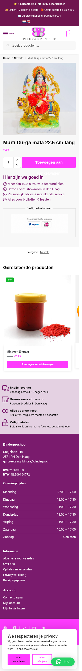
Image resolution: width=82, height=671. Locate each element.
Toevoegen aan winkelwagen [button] (38, 364)
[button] (69, 36)
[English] (28, 21)
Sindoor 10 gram (18, 351)
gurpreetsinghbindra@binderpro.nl (26, 461)
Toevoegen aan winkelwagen (49, 164)
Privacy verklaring (14, 575)
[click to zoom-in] (39, 99)
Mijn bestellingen (14, 608)
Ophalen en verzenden (17, 569)
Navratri (18, 58)
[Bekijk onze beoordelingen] (44, 628)
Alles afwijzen (42, 659)
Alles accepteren (19, 659)
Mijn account (11, 603)
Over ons (9, 564)
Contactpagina (13, 597)
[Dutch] (24, 21)
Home (6, 58)
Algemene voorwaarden (18, 558)
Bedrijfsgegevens (14, 580)
